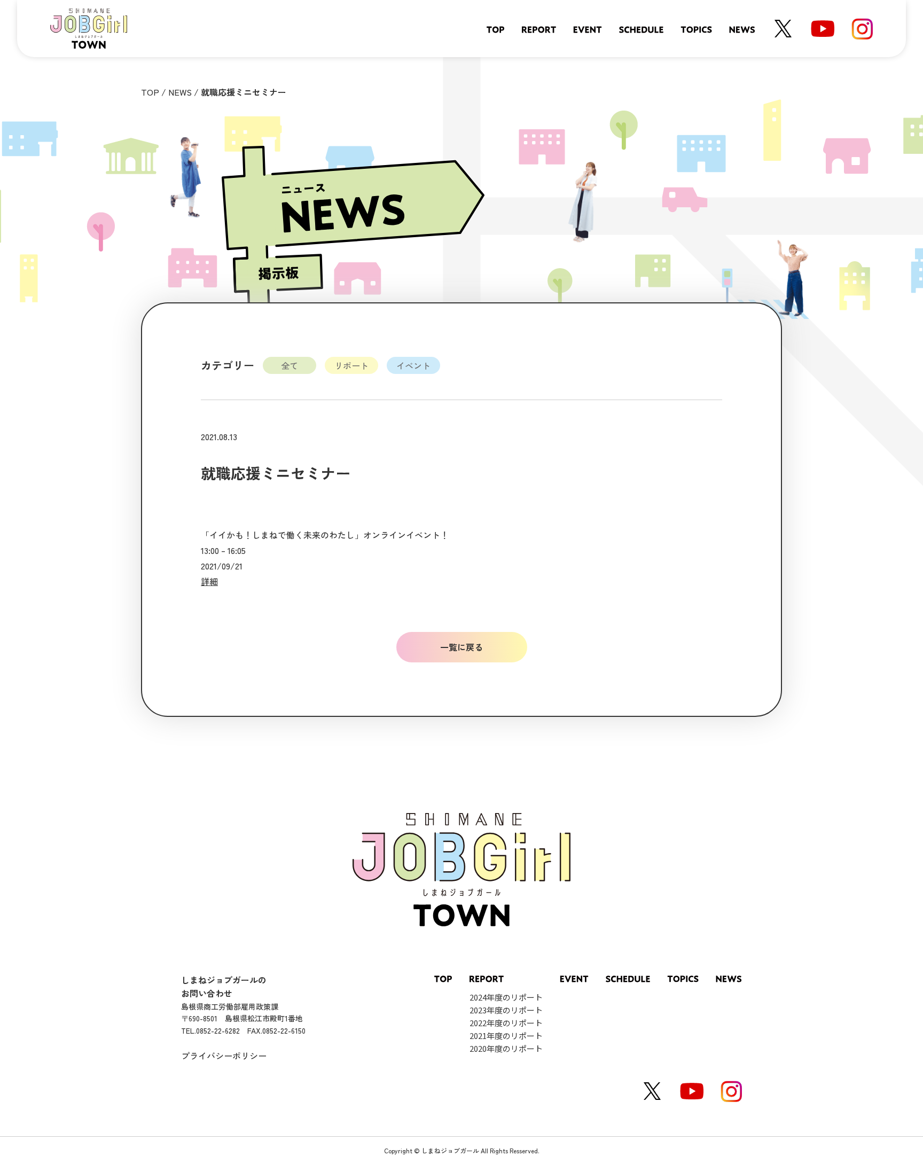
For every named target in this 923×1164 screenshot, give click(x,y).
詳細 (209, 581)
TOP (150, 91)
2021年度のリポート (506, 1035)
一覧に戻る (461, 646)
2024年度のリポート (506, 997)
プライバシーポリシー (224, 1055)
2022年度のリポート (506, 1022)
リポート (351, 365)
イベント (413, 365)
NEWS (180, 91)
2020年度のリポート (506, 1048)
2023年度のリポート (506, 1009)
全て (289, 365)
